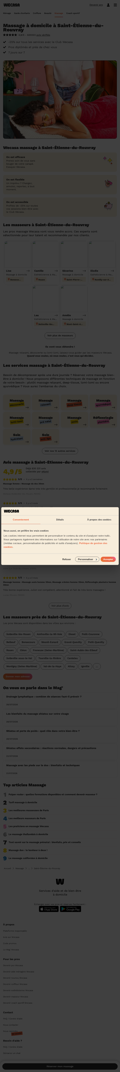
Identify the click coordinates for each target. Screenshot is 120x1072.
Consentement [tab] (21, 519)
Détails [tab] (60, 519)
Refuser (66, 559)
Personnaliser (85, 559)
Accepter (108, 559)
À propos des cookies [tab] (99, 519)
